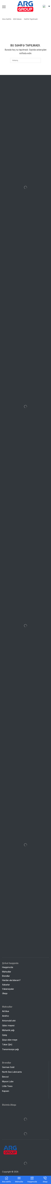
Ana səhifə (6, 19)
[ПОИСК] (38, 60)
